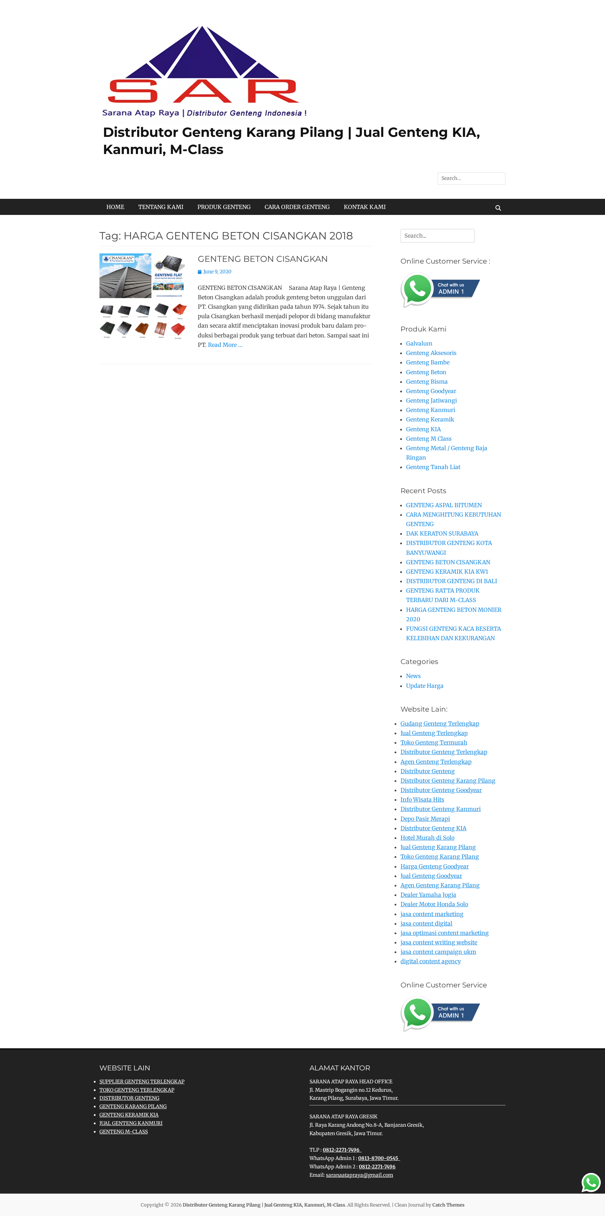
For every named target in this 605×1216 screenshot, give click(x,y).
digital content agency (431, 961)
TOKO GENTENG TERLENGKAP (136, 1090)
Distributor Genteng (428, 771)
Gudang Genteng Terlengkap (440, 723)
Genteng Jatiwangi (431, 400)
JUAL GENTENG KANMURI (130, 1123)
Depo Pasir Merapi (425, 818)
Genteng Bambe (428, 362)
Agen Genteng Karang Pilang (440, 885)
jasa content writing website (439, 942)
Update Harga (425, 685)
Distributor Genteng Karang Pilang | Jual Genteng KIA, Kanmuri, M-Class (264, 1205)
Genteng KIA (423, 429)
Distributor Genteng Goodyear (441, 790)
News (413, 675)
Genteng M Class (429, 438)
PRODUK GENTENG (224, 206)
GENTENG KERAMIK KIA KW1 (447, 571)
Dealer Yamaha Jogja (428, 894)
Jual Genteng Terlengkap (434, 732)
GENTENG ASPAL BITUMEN (444, 505)
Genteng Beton (426, 372)
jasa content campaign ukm (438, 951)
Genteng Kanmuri (430, 409)
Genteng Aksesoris (431, 352)
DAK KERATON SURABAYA (442, 533)
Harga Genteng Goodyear (435, 866)
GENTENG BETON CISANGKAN (263, 259)
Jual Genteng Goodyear (431, 875)
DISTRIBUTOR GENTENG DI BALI (451, 581)
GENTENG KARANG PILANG (133, 1106)
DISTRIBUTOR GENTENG (129, 1098)
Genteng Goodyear (431, 390)
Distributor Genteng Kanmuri (441, 808)
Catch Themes (448, 1205)
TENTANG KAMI (160, 206)
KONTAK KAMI (365, 206)
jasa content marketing (432, 913)
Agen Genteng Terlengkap (436, 761)
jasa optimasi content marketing (445, 932)
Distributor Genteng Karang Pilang (448, 780)
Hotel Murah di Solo (427, 837)
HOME (115, 206)
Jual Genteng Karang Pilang (438, 847)
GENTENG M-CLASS (123, 1131)
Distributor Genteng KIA (433, 828)
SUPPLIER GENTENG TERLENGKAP (142, 1081)
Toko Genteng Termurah (434, 742)
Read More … (225, 344)
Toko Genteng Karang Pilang (440, 856)
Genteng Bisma (427, 381)
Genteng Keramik (430, 419)
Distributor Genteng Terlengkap (444, 751)
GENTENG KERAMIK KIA (129, 1115)
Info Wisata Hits (422, 799)
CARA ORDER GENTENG (297, 206)
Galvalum (419, 343)
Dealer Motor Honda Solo (434, 904)
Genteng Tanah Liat (433, 466)
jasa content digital (426, 923)
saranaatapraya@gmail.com (359, 1175)
